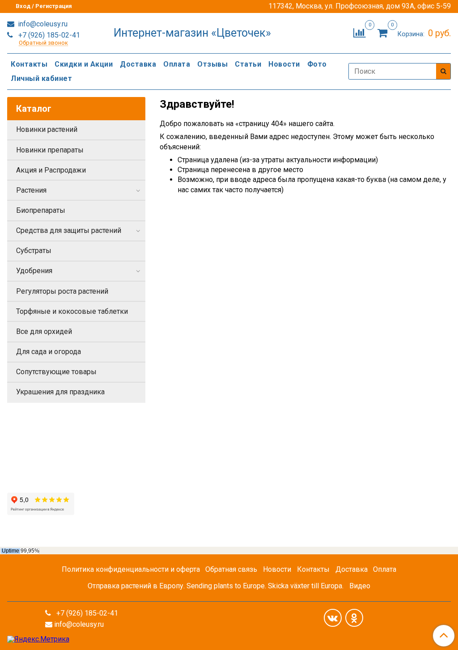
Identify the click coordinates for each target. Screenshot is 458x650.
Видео (359, 586)
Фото (317, 64)
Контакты (29, 64)
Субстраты (33, 250)
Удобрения (34, 270)
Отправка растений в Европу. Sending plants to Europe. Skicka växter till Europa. (216, 586)
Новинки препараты (50, 150)
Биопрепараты (40, 210)
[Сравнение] (359, 32)
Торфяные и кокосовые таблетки (72, 311)
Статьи (248, 64)
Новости (284, 64)
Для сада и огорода (48, 351)
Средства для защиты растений (68, 230)
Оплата (176, 64)
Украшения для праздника (60, 392)
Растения (31, 190)
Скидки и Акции (84, 64)
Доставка (138, 64)
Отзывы (212, 64)
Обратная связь (231, 569)
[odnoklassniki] (354, 618)
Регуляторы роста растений (62, 291)
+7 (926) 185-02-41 (48, 35)
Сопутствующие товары (56, 371)
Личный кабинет (41, 78)
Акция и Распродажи (51, 170)
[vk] (333, 618)
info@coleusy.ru (42, 24)
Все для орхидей (44, 331)
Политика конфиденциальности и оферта (131, 569)
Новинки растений (46, 129)
